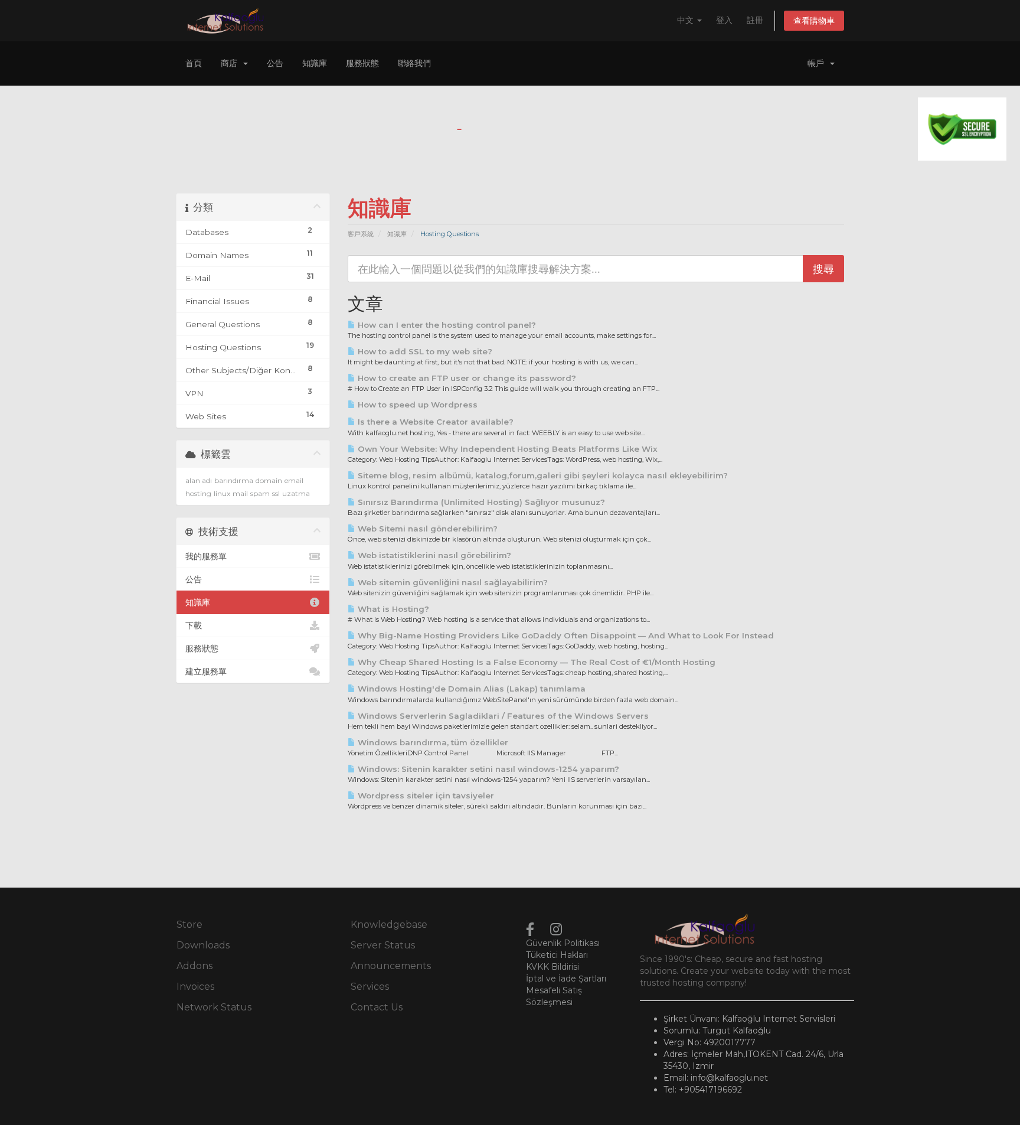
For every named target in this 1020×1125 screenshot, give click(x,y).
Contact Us (377, 1007)
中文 (686, 20)
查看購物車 (814, 20)
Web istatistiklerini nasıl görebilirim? (433, 555)
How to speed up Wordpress (416, 404)
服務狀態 (362, 63)
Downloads (203, 945)
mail (240, 493)
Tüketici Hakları (557, 955)
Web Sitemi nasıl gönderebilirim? (426, 528)
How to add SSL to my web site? (423, 351)
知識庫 (314, 63)
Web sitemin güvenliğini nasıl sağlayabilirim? (451, 582)
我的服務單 (206, 556)
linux (222, 493)
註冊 (755, 20)
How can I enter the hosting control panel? (445, 325)
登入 (724, 20)
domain (269, 480)
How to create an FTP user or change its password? (465, 378)
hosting (198, 493)
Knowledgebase (389, 924)
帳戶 (818, 63)
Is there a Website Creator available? (434, 421)
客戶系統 (361, 234)
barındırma (233, 480)
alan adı (198, 480)
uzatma (296, 493)
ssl (276, 493)
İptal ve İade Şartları (566, 978)
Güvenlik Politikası (563, 943)
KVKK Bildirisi (552, 966)
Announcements (391, 965)
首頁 (193, 63)
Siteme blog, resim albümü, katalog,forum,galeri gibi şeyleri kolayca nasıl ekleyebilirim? (541, 475)
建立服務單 (206, 671)
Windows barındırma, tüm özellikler (431, 742)
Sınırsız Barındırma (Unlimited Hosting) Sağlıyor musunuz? (480, 502)
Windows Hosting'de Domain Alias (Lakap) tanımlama (470, 688)
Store (189, 924)
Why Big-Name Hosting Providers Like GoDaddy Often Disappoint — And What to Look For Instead (564, 635)
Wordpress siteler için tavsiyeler (424, 795)
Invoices (195, 986)
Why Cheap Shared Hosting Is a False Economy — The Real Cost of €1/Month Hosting (535, 662)
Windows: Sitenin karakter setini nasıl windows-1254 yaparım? (487, 769)
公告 (275, 63)
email (294, 480)
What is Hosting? (392, 609)
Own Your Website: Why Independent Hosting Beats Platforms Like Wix (506, 449)
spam (260, 493)
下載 (193, 625)
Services (370, 986)
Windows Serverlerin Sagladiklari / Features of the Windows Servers (502, 715)
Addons (194, 965)
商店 (231, 63)
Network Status (213, 1007)
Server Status (383, 945)
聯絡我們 (414, 63)
